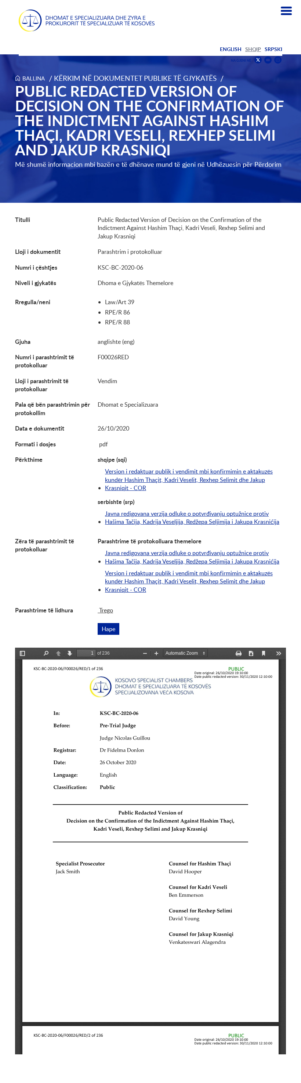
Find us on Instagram (278, 60)
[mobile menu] (286, 11)
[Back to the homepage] (87, 21)
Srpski (273, 49)
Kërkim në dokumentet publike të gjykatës (135, 78)
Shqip (253, 49)
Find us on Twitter (258, 60)
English (231, 49)
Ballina (33, 78)
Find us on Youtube (268, 60)
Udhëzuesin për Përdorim (244, 164)
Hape (110, 629)
